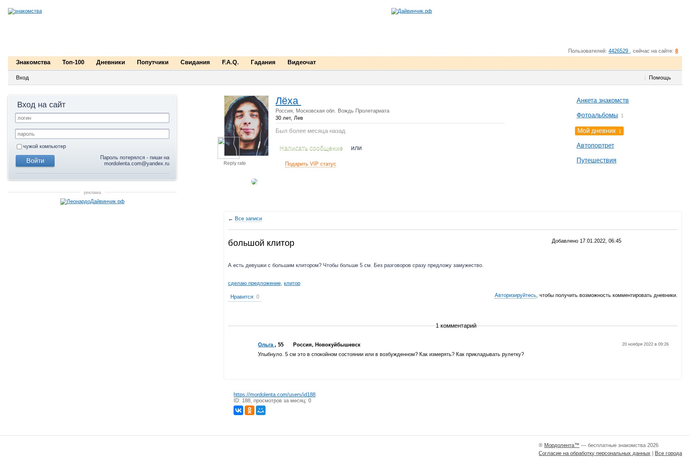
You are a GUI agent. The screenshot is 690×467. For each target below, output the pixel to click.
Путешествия (597, 160)
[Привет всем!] (229, 148)
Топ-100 (73, 62)
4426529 (619, 51)
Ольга (266, 345)
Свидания (195, 62)
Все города (668, 453)
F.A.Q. (230, 62)
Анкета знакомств (603, 100)
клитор (292, 283)
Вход (22, 77)
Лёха (288, 100)
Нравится (244, 297)
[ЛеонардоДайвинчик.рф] (92, 202)
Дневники (110, 62)
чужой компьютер (44, 146)
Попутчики (153, 62)
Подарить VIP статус (310, 164)
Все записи (248, 219)
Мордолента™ (561, 445)
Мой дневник (596, 130)
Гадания (263, 62)
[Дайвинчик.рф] (411, 11)
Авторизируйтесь (515, 295)
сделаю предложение (254, 283)
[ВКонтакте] (238, 410)
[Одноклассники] (249, 410)
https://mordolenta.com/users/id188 (274, 395)
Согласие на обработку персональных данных (594, 453)
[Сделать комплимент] (233, 189)
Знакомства (33, 62)
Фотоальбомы (597, 115)
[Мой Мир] (261, 410)
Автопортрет (595, 145)
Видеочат (302, 62)
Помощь (660, 77)
